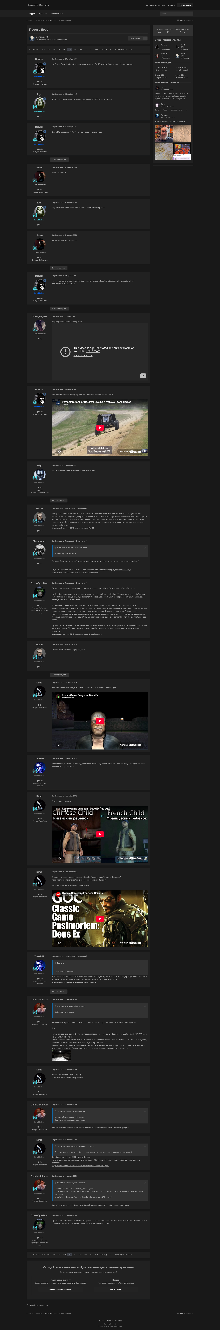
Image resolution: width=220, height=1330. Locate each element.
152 (64, 49)
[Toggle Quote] (56, 548)
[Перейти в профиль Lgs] (40, 103)
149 (48, 49)
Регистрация (185, 5)
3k (40, 705)
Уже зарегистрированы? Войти (160, 5)
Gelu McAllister (39, 999)
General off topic (60, 40)
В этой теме (179, 13)
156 (85, 49)
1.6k (40, 116)
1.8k (40, 563)
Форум (32, 14)
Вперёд (103, 49)
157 (91, 49)
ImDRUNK (165, 53)
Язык (100, 1321)
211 (40, 488)
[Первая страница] (30, 49)
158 (96, 49)
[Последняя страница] (110, 49)
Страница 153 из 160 (123, 49)
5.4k (41, 81)
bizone (39, 167)
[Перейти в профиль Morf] (177, 47)
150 (54, 49)
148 (43, 49)
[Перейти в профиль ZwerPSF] (40, 767)
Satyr (39, 465)
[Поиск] (190, 13)
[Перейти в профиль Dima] (40, 691)
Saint (45, 37)
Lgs (39, 94)
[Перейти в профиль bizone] (40, 176)
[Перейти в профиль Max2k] (40, 517)
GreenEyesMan (39, 583)
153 (69, 49)
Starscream (39, 541)
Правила (43, 14)
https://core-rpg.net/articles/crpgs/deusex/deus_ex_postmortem (79, 880)
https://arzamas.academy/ (120, 570)
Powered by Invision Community (110, 1326)
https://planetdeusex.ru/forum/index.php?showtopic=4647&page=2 (80, 1165)
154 (75, 49)
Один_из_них (39, 316)
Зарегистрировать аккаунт (60, 1289)
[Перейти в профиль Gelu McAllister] (40, 1008)
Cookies (118, 1321)
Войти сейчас (116, 1289)
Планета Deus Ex (38, 5)
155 (80, 49)
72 (40, 339)
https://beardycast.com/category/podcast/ (121, 561)
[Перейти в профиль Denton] (40, 68)
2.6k (41, 781)
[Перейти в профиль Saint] (32, 38)
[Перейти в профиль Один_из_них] (40, 325)
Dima (39, 682)
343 (41, 605)
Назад (36, 49)
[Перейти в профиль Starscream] (40, 550)
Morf (183, 45)
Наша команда (57, 14)
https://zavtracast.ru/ (79, 561)
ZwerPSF (39, 758)
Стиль (109, 1321)
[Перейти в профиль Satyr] (40, 474)
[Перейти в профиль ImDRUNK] (157, 56)
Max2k (39, 508)
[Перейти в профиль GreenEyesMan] (40, 592)
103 (40, 190)
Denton (39, 59)
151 (59, 49)
